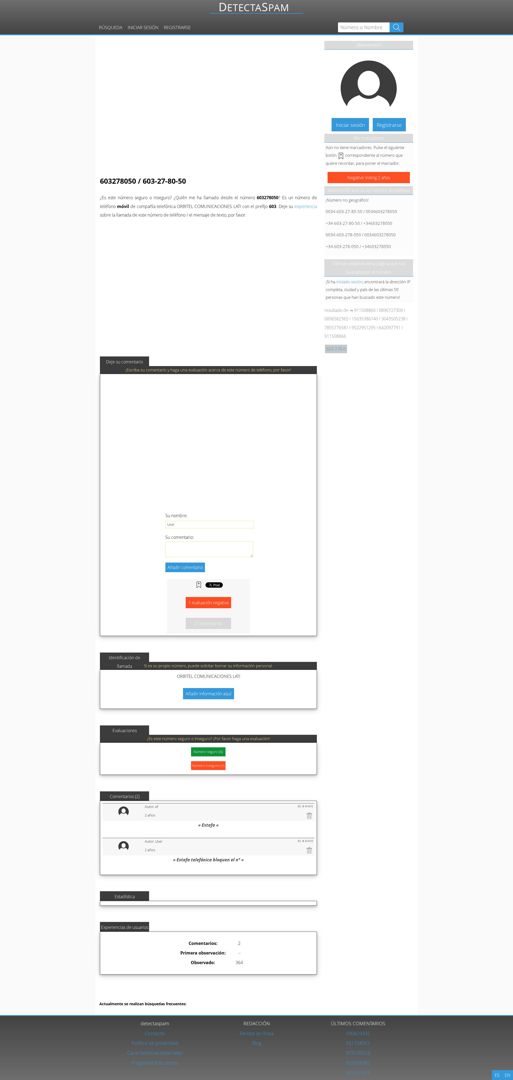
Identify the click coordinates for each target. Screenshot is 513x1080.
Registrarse (177, 27)
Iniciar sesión (143, 27)
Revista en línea (257, 1033)
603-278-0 (336, 349)
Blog (256, 1042)
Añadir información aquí (208, 694)
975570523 (358, 1052)
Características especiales (155, 1052)
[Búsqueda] (258, 9)
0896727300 (391, 310)
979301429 (358, 1072)
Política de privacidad (154, 1042)
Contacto (155, 1033)
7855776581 (336, 328)
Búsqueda (110, 27)
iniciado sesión (349, 281)
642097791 (390, 328)
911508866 (365, 310)
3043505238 (393, 319)
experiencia (305, 206)
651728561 (358, 1042)
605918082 (358, 1062)
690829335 (358, 1033)
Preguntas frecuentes (154, 1062)
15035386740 (365, 319)
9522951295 (364, 328)
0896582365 (336, 319)
